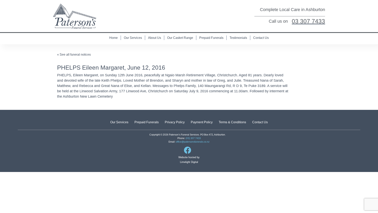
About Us (154, 37)
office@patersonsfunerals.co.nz (192, 141)
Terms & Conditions (232, 122)
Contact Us (261, 37)
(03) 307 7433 (193, 138)
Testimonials (238, 37)
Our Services (133, 37)
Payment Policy (202, 122)
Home (113, 37)
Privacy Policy (175, 122)
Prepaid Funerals (211, 37)
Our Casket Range (180, 37)
